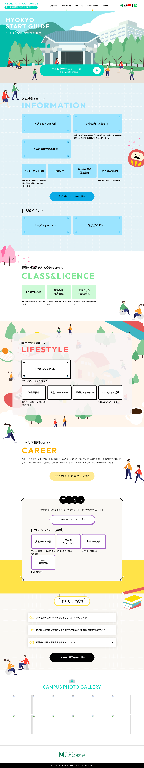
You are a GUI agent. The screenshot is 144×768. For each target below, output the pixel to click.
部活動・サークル (85, 392)
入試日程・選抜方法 (45, 123)
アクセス (106, 5)
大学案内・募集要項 (97, 123)
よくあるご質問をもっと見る (72, 657)
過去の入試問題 (110, 171)
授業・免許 (66, 5)
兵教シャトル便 (43, 541)
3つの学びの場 (33, 292)
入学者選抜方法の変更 (45, 149)
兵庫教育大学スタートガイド (69, 70)
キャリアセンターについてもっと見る (72, 476)
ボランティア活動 (110, 392)
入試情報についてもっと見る (72, 196)
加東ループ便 (93, 541)
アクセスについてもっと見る (72, 519)
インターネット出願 (34, 171)
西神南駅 (43, 562)
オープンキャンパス (45, 225)
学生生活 (79, 5)
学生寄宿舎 (33, 392)
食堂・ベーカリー (59, 392)
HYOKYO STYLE (45, 368)
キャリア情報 (92, 5)
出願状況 (59, 171)
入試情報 (53, 5)
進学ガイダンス (97, 225)
